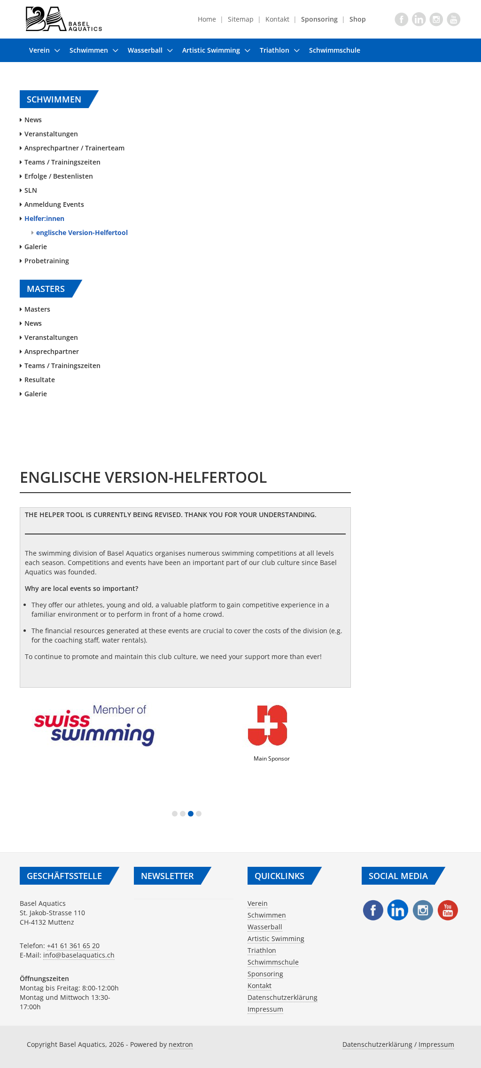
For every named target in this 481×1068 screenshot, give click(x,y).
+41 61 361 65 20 (73, 945)
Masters (37, 309)
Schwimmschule (334, 50)
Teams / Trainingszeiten (62, 161)
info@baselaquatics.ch (79, 954)
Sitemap (241, 19)
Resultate (39, 379)
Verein (39, 50)
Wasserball (145, 50)
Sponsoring (265, 973)
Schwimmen (89, 50)
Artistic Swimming (211, 50)
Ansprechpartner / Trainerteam (74, 147)
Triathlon (274, 50)
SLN (30, 190)
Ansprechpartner (51, 351)
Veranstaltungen (51, 133)
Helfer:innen (44, 218)
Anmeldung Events (54, 204)
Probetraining (46, 260)
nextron (181, 1044)
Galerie (35, 246)
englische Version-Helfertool (82, 232)
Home (207, 19)
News (33, 119)
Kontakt (277, 19)
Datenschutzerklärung (283, 997)
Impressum (265, 1009)
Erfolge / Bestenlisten (58, 176)
